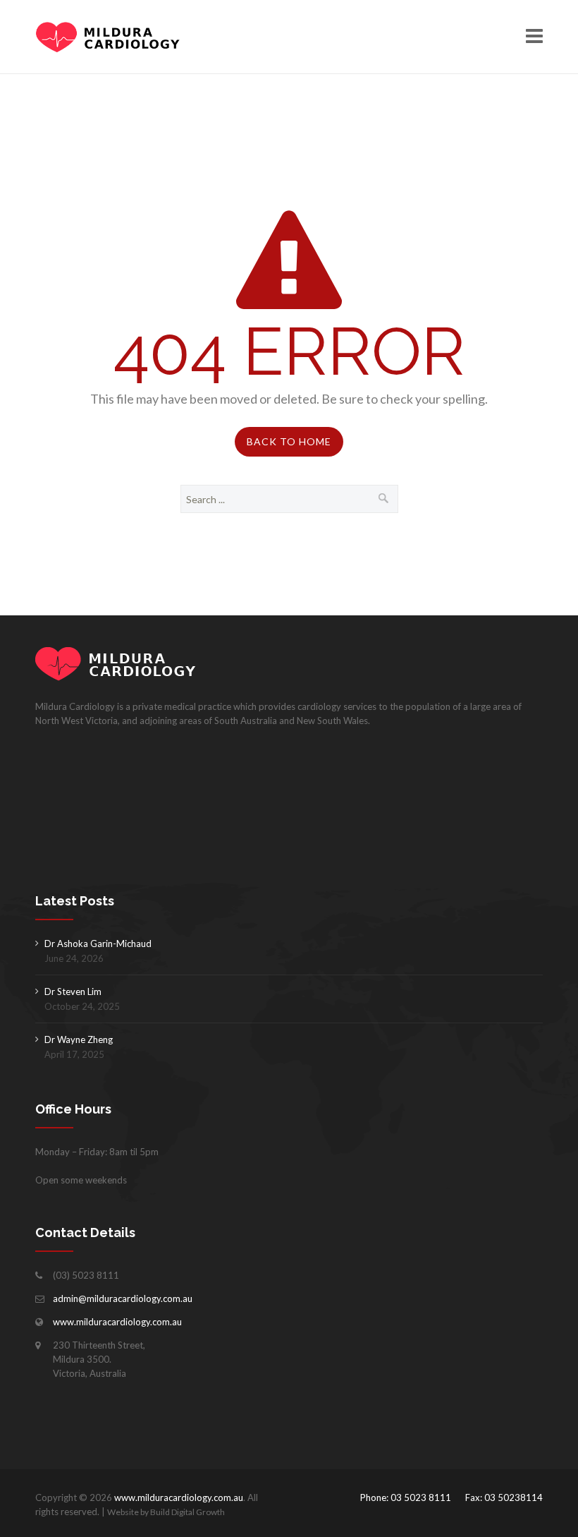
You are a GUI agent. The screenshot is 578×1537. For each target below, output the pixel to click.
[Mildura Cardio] (107, 37)
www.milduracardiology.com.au (117, 1321)
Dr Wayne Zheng (78, 1039)
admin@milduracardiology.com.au (122, 1298)
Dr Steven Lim (73, 991)
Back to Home (289, 441)
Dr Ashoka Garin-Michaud (98, 943)
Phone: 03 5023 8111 (405, 1497)
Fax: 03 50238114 (504, 1497)
